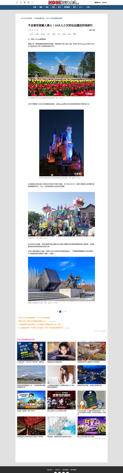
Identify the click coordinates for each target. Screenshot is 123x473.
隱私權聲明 (73, 469)
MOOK (104, 2)
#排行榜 (43, 34)
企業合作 (57, 469)
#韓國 (74, 34)
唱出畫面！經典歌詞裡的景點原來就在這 (59, 436)
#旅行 (48, 34)
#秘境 (69, 34)
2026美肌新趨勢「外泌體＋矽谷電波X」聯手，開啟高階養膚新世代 (40, 328)
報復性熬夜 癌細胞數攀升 (54, 362)
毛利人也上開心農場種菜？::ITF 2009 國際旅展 (34, 318)
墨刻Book (98, 2)
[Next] (65, 311)
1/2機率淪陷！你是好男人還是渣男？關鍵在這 (30, 362)
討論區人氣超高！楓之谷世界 (26, 411)
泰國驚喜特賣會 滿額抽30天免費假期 (88, 362)
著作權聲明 (65, 469)
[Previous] (57, 311)
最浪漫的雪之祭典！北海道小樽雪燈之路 (89, 385)
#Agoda (31, 34)
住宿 (93, 30)
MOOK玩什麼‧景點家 (26, 18)
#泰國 (64, 34)
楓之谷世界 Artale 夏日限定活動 (56, 411)
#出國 (36, 34)
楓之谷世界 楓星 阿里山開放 (85, 436)
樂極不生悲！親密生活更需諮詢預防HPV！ (32, 321)
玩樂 (90, 30)
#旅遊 (53, 34)
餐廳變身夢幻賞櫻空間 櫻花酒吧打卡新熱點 (30, 436)
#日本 (58, 34)
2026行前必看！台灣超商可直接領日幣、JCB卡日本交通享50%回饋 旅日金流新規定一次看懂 (91, 412)
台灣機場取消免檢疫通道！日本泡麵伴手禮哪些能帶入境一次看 (39, 324)
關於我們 (49, 469)
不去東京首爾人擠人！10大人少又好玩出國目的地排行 (48, 18)
